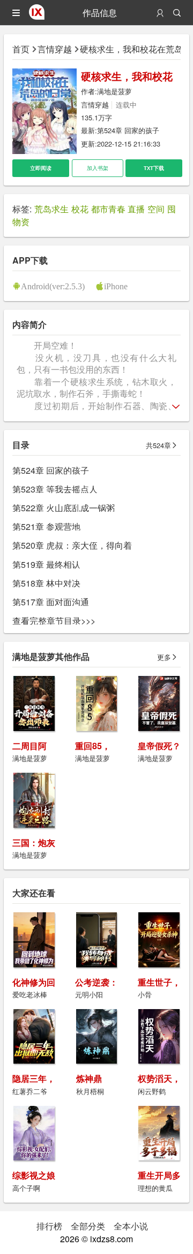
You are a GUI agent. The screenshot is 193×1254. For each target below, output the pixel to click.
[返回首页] (36, 16)
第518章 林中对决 (46, 583)
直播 (136, 209)
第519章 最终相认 (46, 564)
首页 (20, 49)
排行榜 (49, 1226)
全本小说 (131, 1226)
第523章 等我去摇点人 (55, 489)
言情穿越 (55, 49)
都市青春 (108, 209)
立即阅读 (40, 168)
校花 (79, 209)
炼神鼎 (89, 1078)
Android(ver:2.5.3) (53, 286)
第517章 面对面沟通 (50, 602)
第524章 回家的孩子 (128, 130)
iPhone (116, 286)
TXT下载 (154, 168)
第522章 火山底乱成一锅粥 (63, 508)
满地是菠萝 (114, 91)
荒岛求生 (51, 209)
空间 (156, 209)
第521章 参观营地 (46, 526)
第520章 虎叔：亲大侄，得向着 (72, 545)
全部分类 (88, 1226)
